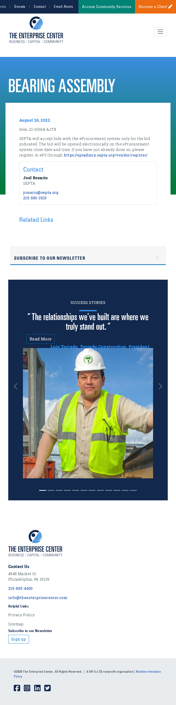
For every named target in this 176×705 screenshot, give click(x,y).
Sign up (18, 639)
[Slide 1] (50, 490)
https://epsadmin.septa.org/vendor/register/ (106, 155)
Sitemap (16, 623)
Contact (40, 6)
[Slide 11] (133, 490)
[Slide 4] (75, 490)
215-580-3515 (35, 197)
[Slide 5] (83, 490)
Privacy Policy (21, 614)
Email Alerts (63, 6)
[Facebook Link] (19, 688)
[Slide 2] (59, 490)
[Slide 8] (108, 490)
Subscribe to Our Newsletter (49, 258)
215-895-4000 (20, 588)
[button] (15, 386)
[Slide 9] (116, 490)
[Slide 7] (100, 490)
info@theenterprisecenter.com (37, 597)
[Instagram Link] (29, 688)
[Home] (38, 30)
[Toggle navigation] (160, 31)
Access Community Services (106, 6)
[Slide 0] (42, 490)
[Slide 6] (92, 490)
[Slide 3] (67, 490)
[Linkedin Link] (39, 688)
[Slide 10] (125, 490)
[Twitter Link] (49, 688)
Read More (41, 339)
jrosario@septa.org (40, 192)
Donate (19, 6)
